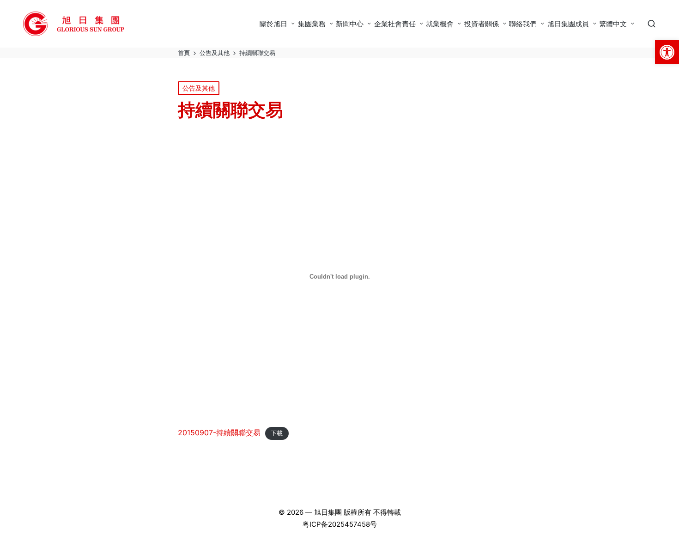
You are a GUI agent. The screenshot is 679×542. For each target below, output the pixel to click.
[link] (667, 52)
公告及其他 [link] (198, 88)
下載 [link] (277, 433)
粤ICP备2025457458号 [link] (340, 524)
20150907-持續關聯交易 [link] (219, 432)
